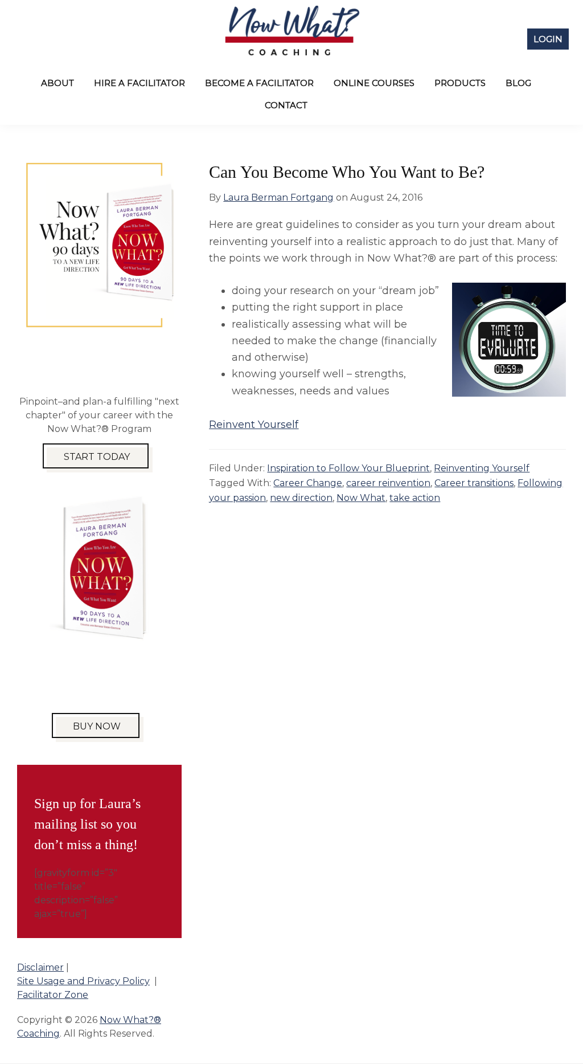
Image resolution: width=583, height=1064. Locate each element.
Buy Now (97, 726)
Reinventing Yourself (481, 468)
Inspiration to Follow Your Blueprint (348, 468)
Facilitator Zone (52, 994)
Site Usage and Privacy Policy (83, 981)
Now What (360, 497)
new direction (301, 497)
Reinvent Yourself (253, 424)
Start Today (97, 456)
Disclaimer (40, 967)
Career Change (307, 483)
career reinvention (388, 483)
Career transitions (474, 483)
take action (414, 497)
